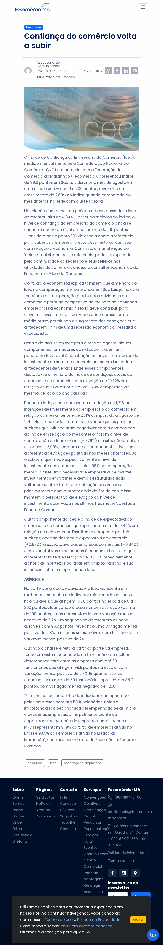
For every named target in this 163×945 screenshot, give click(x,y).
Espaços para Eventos (91, 841)
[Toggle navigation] (143, 7)
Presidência (22, 835)
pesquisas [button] (35, 763)
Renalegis (92, 885)
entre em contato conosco (87, 926)
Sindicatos (45, 797)
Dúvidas (67, 810)
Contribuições (96, 854)
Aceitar (138, 920)
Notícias (43, 803)
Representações (98, 828)
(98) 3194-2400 (127, 797)
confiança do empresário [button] (82, 763)
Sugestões (69, 816)
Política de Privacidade (128, 852)
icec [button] (53, 763)
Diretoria (19, 841)
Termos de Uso (121, 860)
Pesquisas (93, 822)
